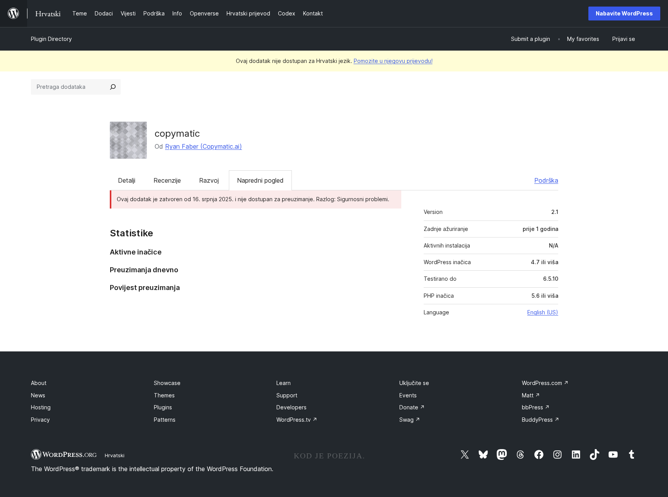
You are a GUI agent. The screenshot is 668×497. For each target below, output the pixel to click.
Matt (531, 395)
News (38, 395)
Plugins (163, 407)
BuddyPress (540, 419)
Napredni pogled (260, 180)
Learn (283, 383)
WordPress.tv (296, 419)
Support (286, 395)
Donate (412, 407)
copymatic (177, 133)
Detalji (126, 180)
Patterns (165, 419)
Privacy (40, 419)
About (38, 383)
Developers (291, 407)
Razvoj (209, 180)
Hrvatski (114, 455)
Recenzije (167, 180)
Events (408, 395)
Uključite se (414, 383)
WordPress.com (545, 383)
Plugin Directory (51, 39)
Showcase (167, 383)
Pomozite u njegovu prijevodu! (393, 61)
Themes (164, 395)
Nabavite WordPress (624, 13)
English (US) (542, 312)
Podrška (546, 180)
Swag (409, 419)
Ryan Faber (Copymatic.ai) (203, 146)
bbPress (536, 407)
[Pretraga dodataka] (113, 87)
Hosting (41, 407)
